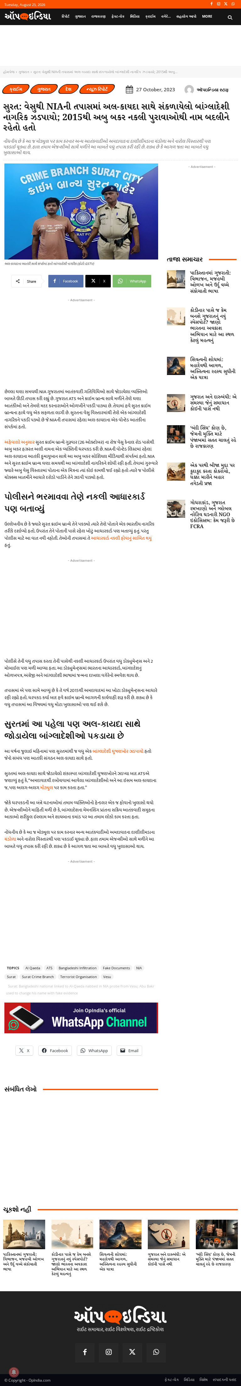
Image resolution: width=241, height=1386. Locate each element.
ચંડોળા (10, 839)
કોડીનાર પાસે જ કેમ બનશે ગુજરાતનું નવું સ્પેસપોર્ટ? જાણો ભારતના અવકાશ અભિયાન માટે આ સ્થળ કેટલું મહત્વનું (212, 325)
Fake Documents (116, 968)
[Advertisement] (81, 608)
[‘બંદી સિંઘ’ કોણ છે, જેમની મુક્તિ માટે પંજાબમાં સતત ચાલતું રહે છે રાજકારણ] (176, 434)
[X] (225, 4)
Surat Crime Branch (38, 976)
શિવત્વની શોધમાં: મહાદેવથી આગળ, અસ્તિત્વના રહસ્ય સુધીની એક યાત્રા (212, 369)
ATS (49, 968)
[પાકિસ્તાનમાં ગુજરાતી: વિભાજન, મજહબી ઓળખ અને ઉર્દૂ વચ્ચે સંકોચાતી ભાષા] (176, 279)
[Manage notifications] (14, 1372)
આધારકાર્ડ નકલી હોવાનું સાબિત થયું (121, 538)
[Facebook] (211, 4)
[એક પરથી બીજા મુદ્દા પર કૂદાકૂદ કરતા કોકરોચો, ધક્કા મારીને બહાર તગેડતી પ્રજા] (176, 472)
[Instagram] (218, 4)
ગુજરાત (24, 71)
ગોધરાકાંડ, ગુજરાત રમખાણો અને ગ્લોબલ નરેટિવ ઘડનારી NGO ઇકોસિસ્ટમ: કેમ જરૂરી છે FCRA (212, 515)
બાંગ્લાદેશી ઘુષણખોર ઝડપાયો (118, 751)
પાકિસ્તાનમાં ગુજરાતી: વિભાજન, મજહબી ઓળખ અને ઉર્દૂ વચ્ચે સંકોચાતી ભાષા (210, 282)
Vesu (107, 976)
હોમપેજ (8, 71)
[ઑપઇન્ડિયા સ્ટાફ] (190, 89)
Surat (11, 976)
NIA (139, 968)
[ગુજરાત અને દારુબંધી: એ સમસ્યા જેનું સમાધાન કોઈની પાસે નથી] (176, 403)
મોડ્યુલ (46, 788)
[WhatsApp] (233, 4)
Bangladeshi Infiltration (78, 968)
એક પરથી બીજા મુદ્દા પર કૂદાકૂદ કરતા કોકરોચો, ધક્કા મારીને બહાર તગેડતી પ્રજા (212, 474)
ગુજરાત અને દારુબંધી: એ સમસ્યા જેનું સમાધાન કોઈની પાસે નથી (213, 403)
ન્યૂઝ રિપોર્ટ (97, 89)
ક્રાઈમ (15, 89)
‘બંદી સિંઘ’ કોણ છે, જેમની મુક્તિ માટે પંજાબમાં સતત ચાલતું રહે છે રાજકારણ (213, 437)
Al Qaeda (32, 968)
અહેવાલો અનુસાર (19, 442)
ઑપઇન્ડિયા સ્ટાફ (213, 90)
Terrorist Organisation (78, 976)
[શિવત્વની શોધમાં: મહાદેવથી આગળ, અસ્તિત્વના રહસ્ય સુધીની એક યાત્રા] (176, 366)
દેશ (69, 89)
